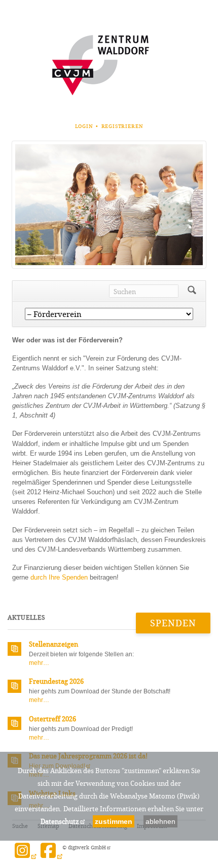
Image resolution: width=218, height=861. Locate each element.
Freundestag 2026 (56, 681)
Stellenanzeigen (53, 644)
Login (84, 126)
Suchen (191, 291)
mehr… (39, 662)
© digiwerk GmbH (84, 847)
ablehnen (160, 821)
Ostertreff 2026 (52, 718)
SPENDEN (173, 623)
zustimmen (113, 821)
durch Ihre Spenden (59, 577)
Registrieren (122, 126)
